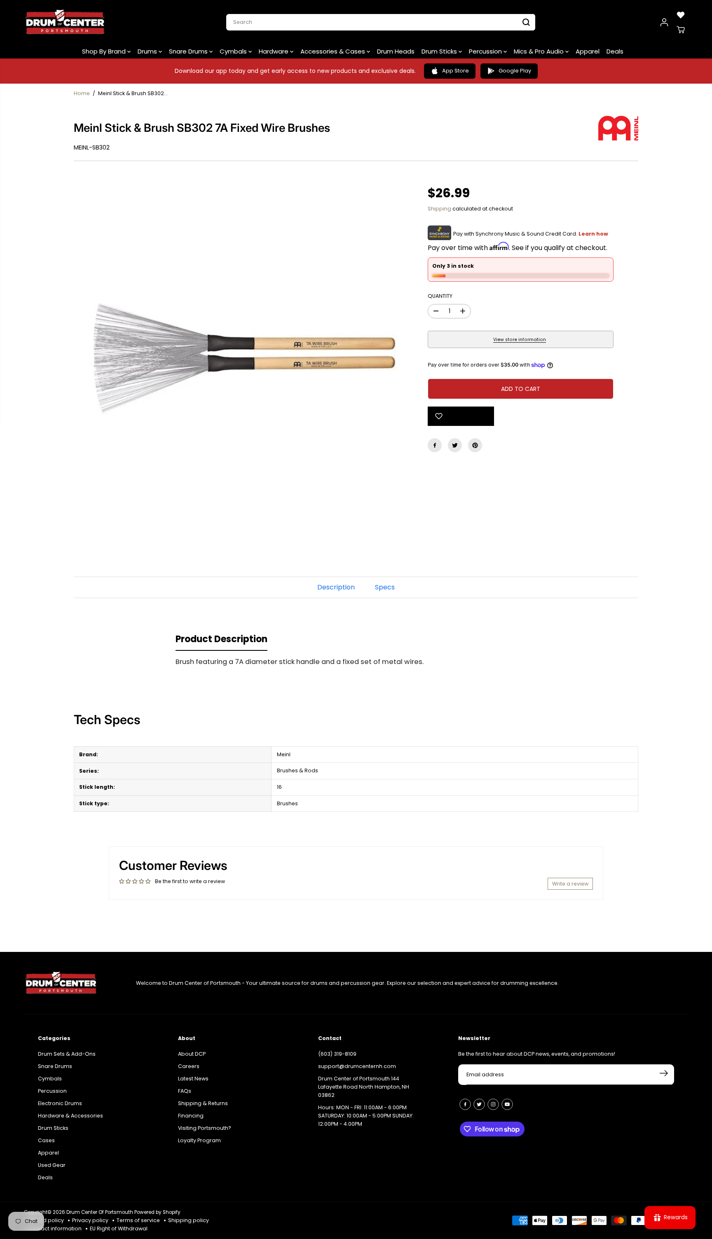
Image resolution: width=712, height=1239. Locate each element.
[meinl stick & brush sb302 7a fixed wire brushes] (238, 352)
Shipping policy (188, 1220)
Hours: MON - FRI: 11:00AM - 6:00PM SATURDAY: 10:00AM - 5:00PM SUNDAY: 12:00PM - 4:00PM (366, 1111)
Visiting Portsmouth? (204, 1123)
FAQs (184, 1086)
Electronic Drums (60, 1098)
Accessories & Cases (333, 51)
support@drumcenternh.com (357, 1061)
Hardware (274, 51)
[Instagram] (493, 1100)
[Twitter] (455, 445)
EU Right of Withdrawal (119, 1228)
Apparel (588, 51)
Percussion (486, 51)
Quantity (440, 295)
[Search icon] (526, 22)
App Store (455, 71)
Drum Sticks (440, 51)
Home (82, 93)
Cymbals (234, 51)
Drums (148, 51)
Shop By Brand (104, 51)
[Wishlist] (680, 14)
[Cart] (680, 29)
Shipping (439, 208)
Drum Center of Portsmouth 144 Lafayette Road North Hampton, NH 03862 (363, 1082)
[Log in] (664, 22)
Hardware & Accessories (70, 1111)
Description (336, 587)
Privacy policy (90, 1220)
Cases (46, 1135)
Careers (188, 1061)
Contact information (55, 1228)
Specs (385, 587)
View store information (519, 340)
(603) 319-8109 (337, 1049)
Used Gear (52, 1160)
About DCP (192, 1049)
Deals (615, 51)
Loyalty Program (199, 1135)
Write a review (570, 883)
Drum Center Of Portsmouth (99, 1212)
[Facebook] (435, 445)
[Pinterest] (475, 445)
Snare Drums (189, 51)
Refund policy (46, 1220)
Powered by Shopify (157, 1212)
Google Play (515, 71)
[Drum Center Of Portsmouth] (65, 22)
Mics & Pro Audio (539, 51)
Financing (191, 1111)
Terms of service (138, 1220)
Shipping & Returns (203, 1098)
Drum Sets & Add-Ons (67, 1049)
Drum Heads (396, 51)
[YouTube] (507, 1100)
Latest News (193, 1074)
